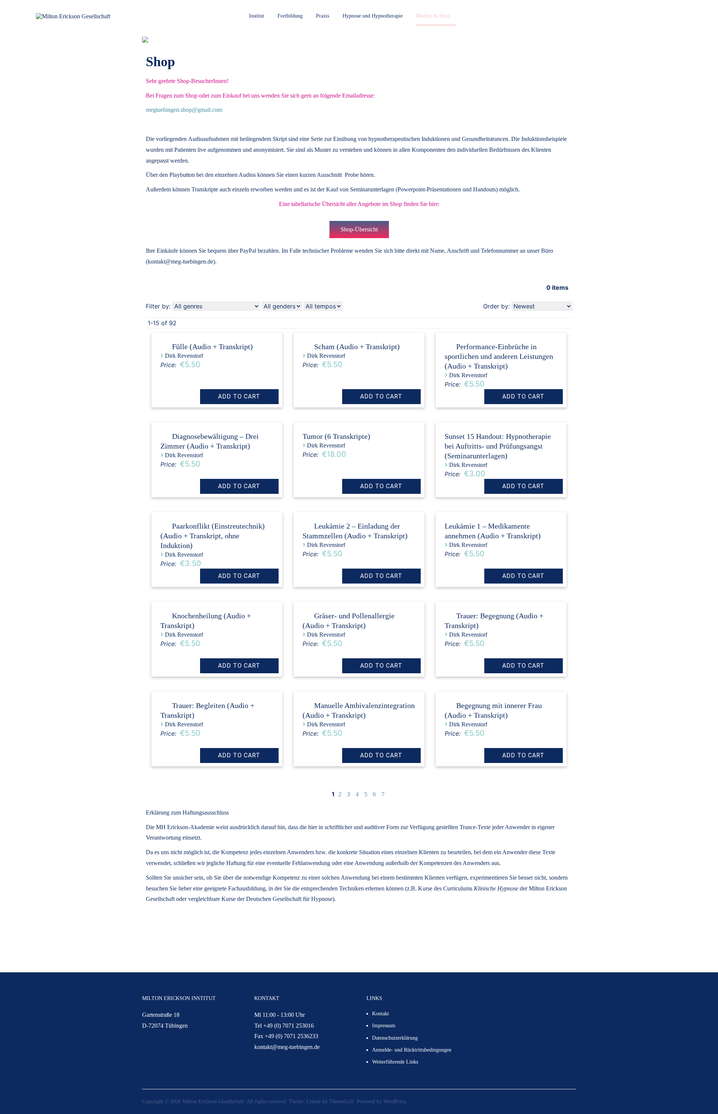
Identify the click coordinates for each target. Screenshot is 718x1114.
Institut (256, 16)
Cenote (313, 1101)
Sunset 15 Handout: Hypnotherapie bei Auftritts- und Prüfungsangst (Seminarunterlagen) (498, 446)
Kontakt (380, 1013)
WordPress (394, 1101)
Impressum (383, 1025)
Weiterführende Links (395, 1062)
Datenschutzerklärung (395, 1038)
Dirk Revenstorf (184, 356)
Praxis (322, 16)
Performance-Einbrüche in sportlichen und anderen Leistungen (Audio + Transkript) (499, 356)
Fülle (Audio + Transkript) (212, 346)
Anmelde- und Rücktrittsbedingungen (411, 1050)
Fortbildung (290, 16)
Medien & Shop (433, 16)
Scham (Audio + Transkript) (357, 346)
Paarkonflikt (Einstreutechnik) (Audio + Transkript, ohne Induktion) (212, 536)
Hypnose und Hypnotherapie (373, 16)
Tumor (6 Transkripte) (336, 436)
